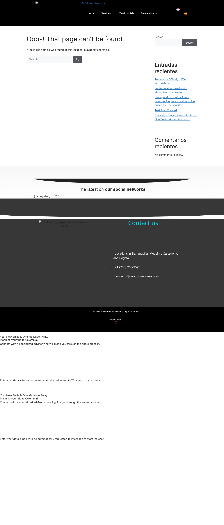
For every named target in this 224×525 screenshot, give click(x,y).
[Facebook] (168, 291)
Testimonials (126, 13)
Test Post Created (166, 110)
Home (90, 13)
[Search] (77, 59)
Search (159, 37)
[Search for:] (50, 59)
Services (106, 13)
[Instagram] (177, 291)
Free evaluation (149, 13)
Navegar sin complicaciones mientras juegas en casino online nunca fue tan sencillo (175, 101)
